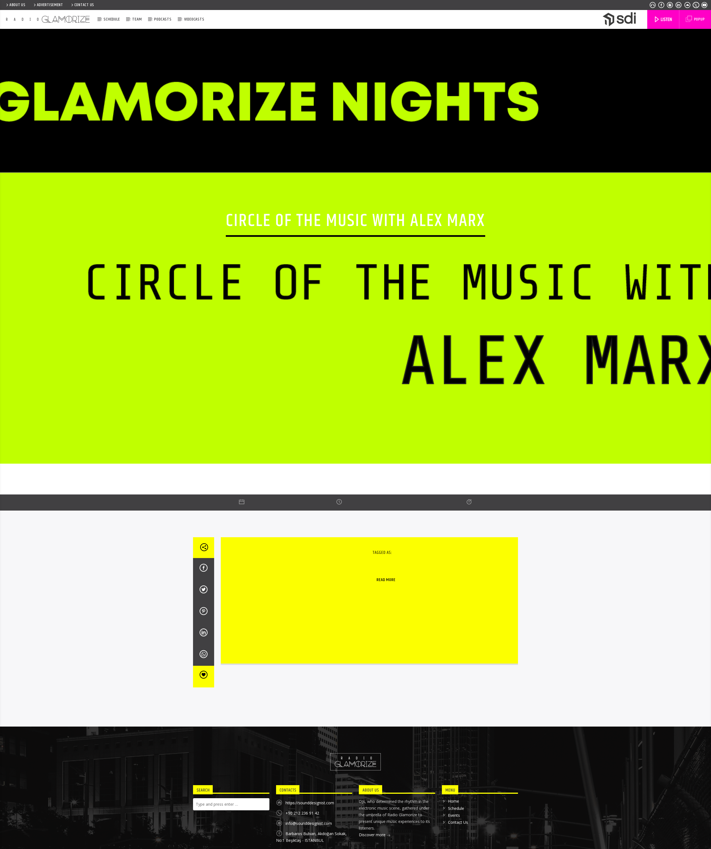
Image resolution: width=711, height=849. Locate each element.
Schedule (112, 19)
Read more (386, 616)
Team (137, 19)
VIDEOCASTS (194, 19)
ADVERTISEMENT (50, 5)
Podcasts (162, 19)
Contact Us (84, 5)
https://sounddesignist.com (310, 839)
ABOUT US (17, 5)
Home (453, 837)
